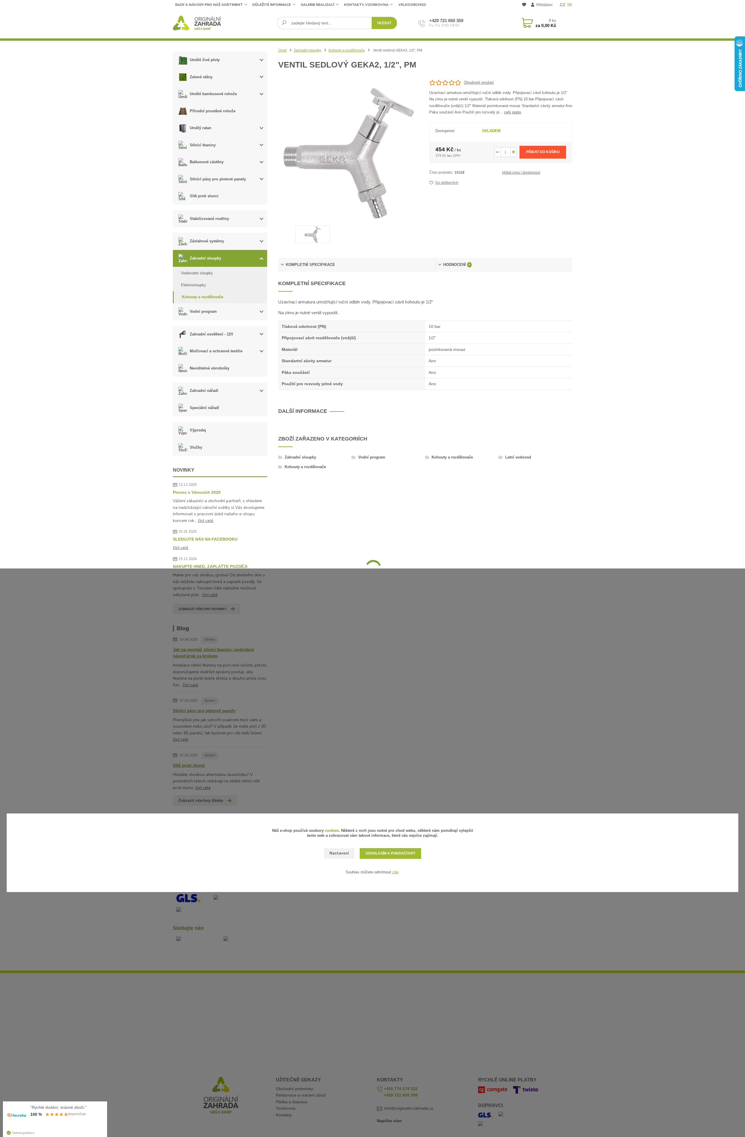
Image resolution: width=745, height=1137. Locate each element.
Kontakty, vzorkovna (366, 4)
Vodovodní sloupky (197, 273)
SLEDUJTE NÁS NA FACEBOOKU (205, 539)
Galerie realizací (317, 4)
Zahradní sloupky (205, 258)
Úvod (282, 50)
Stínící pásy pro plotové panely (218, 179)
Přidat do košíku (543, 152)
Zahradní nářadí (204, 390)
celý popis (512, 112)
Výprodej (198, 430)
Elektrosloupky (193, 285)
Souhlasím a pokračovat (390, 853)
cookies (332, 830)
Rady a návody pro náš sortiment (209, 4)
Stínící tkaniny (203, 145)
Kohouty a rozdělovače (202, 297)
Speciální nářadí (204, 408)
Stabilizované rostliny (209, 218)
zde (395, 872)
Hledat (384, 23)
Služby (196, 447)
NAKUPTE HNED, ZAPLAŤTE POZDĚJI (210, 566)
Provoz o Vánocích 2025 (197, 492)
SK (569, 4)
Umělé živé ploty (205, 60)
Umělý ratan (200, 128)
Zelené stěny (201, 77)
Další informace (302, 411)
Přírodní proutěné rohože (212, 111)
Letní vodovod (518, 457)
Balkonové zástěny (207, 162)
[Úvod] (223, 23)
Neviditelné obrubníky (209, 368)
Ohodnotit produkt (479, 82)
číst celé (205, 520)
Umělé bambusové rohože (213, 94)
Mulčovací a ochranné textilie (216, 351)
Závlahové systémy (207, 241)
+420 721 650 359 (446, 20)
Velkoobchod (412, 4)
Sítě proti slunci (204, 196)
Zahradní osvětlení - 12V (211, 334)
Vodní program (203, 311)
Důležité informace (271, 4)
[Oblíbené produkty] (524, 5)
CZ (562, 4)
